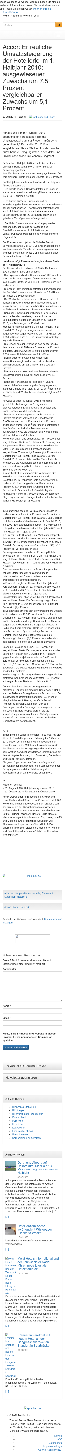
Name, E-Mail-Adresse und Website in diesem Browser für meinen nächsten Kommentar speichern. (29, 1037)
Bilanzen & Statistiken (24, 1107)
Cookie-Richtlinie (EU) (50, 1449)
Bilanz (15, 907)
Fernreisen (18, 1120)
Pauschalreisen (20, 1134)
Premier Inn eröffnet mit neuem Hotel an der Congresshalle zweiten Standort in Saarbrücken (34, 1340)
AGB (59, 1439)
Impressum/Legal (52, 1446)
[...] (7, 1216)
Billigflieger (18, 1110)
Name (6, 1005)
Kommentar (9, 969)
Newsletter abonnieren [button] (21, 1077)
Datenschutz (55, 1442)
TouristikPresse (11, 12)
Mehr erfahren (41, 8)
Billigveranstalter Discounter (27, 1113)
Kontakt (58, 1436)
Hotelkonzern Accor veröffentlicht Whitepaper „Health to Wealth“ (35, 1229)
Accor (7, 907)
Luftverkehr (18, 1127)
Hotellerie (22, 896)
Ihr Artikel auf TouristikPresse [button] (26, 1066)
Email (6, 1018)
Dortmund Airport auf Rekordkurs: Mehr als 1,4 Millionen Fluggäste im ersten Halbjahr (38, 1167)
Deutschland (19, 1117)
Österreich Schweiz (22, 1131)
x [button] (50, 8)
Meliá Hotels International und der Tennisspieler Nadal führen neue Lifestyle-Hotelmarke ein (38, 1263)
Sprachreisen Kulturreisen (26, 1138)
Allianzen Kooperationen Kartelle (22, 893)
